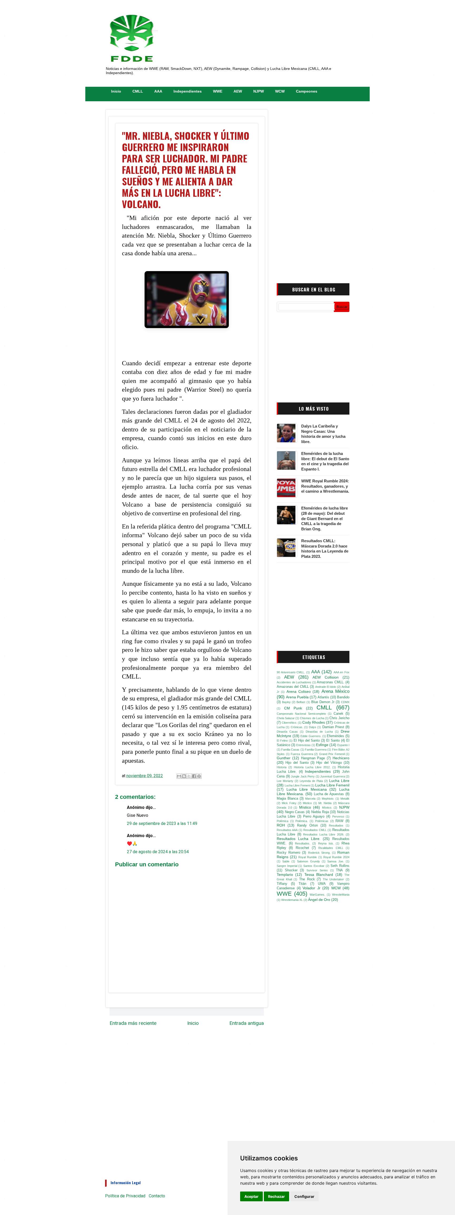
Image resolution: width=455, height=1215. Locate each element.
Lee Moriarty (285, 780)
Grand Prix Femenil (332, 754)
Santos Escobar (313, 865)
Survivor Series (317, 870)
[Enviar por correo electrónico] (179, 776)
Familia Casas (290, 749)
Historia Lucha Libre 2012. (312, 767)
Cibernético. (289, 722)
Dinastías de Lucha (319, 731)
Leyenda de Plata (311, 780)
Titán (302, 884)
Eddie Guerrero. (310, 736)
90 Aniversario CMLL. (291, 672)
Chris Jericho (339, 718)
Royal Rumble (307, 857)
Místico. (327, 807)
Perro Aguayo (313, 816)
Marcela (310, 798)
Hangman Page (313, 758)
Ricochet (302, 848)
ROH (281, 825)
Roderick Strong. (319, 852)
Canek (338, 713)
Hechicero (341, 758)
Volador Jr (311, 888)
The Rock (307, 879)
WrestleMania (340, 894)
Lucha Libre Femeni (297, 785)
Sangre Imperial (287, 865)
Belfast (300, 702)
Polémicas (321, 821)
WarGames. (317, 894)
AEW (238, 91)
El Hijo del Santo (307, 740)
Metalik (344, 798)
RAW (339, 821)
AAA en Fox (341, 672)
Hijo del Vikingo (329, 763)
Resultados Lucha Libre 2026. (323, 834)
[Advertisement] (313, 190)
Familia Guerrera (316, 749)
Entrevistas (303, 745)
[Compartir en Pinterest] (199, 776)
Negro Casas (295, 812)
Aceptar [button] (251, 1196)
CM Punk (293, 708)
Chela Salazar (286, 718)
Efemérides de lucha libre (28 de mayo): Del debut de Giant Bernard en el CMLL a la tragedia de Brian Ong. (324, 518)
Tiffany (282, 884)
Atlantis (323, 697)
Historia (281, 767)
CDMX (345, 702)
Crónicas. (297, 727)
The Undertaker (333, 879)
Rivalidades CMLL (330, 847)
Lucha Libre (339, 781)
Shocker (291, 870)
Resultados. (302, 843)
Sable (285, 861)
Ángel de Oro (319, 899)
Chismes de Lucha (312, 718)
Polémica (282, 821)
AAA (158, 91)
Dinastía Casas (287, 731)
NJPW (258, 91)
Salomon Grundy (308, 861)
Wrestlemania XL (292, 899)
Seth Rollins (339, 866)
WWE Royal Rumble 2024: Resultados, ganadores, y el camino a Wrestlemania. (325, 486)
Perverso (338, 816)
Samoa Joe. (335, 861)
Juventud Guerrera (332, 776)
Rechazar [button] (276, 1196)
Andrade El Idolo (325, 686)
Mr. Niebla (325, 803)
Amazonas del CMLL (293, 687)
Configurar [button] (304, 1196)
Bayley (286, 702)
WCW (280, 91)
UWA (322, 884)
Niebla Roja (320, 812)
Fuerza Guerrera (302, 754)
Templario (285, 874)
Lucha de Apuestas (329, 794)
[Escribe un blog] (184, 776)
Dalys (312, 727)
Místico (305, 807)
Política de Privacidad (125, 1195)
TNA (339, 870)
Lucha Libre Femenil (332, 785)
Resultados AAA (287, 830)
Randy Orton (307, 825)
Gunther (283, 758)
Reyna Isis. (326, 843)
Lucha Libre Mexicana (306, 789)
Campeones (306, 91)
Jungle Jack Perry (303, 776)
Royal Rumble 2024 (336, 857)
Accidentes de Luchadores (294, 682)
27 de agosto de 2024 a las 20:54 (158, 851)
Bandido (343, 697)
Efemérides (335, 736)
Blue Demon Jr (322, 702)
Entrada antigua (246, 1023)
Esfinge (322, 745)
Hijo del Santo (297, 763)
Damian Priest (333, 727)
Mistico (307, 803)
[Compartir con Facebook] (194, 776)
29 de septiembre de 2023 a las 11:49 (162, 823)
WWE (217, 91)
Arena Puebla (297, 697)
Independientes (188, 91)
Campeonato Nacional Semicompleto (301, 713)
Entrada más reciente (133, 1023)
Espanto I (343, 745)
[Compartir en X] (189, 776)
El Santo (333, 740)
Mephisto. (328, 798)
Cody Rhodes (313, 722)
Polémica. (301, 821)
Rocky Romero (288, 852)
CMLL (137, 91)
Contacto (157, 1195)
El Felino (282, 740)
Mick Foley (289, 803)
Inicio (116, 91)
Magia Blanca (287, 798)
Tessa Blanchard (318, 874)
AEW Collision (326, 677)
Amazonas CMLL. (330, 682)
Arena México (335, 691)
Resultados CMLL (315, 830)
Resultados (336, 825)
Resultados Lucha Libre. (298, 839)
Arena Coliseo (298, 691)
